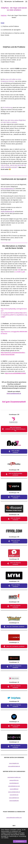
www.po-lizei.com (14, 780)
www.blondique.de (14, 783)
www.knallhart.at (14, 789)
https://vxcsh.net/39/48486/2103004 (15, 373)
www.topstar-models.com (14, 777)
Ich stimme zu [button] (20, 841)
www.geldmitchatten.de (14, 766)
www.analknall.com (14, 797)
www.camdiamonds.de (7, 188)
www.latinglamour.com (14, 786)
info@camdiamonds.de (7, 211)
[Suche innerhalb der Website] (1, 1)
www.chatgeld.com (14, 763)
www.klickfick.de (14, 794)
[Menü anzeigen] (26, 1)
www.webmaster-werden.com (14, 817)
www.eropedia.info (14, 800)
